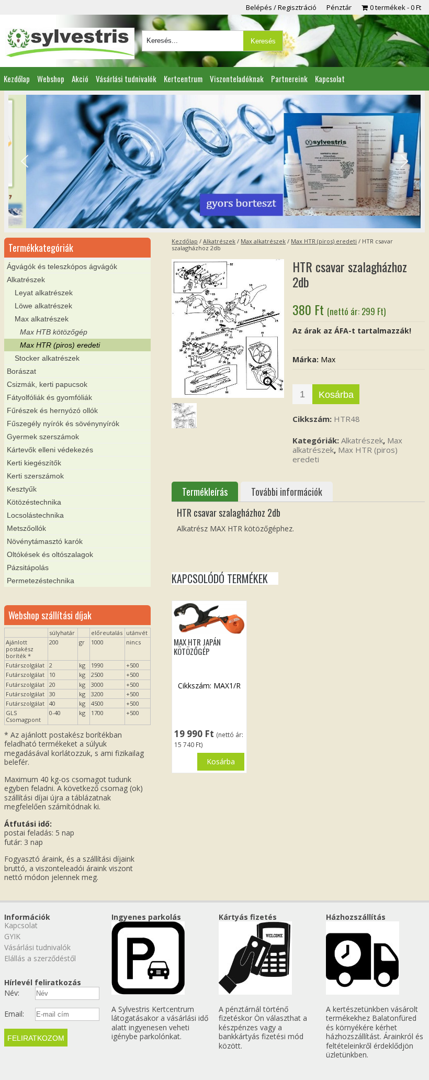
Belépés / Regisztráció (281, 7)
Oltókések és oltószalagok (50, 554)
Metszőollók (26, 528)
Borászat (21, 371)
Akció (80, 78)
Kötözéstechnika (34, 502)
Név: (11, 993)
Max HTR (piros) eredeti (324, 241)
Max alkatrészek (263, 241)
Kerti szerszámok (35, 476)
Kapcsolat (330, 78)
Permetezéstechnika (40, 580)
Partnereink (289, 78)
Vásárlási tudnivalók (126, 78)
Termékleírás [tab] (205, 491)
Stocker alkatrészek (47, 358)
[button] (24, 161)
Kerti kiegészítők (34, 463)
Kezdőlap (17, 78)
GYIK (12, 936)
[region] (214, 161)
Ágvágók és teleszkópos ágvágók (62, 266)
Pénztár (339, 7)
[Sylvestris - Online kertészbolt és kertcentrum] (69, 43)
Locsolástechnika (35, 515)
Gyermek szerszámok (43, 436)
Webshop (50, 78)
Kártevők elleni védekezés (50, 450)
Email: (14, 1014)
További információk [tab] (286, 491)
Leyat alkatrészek (44, 292)
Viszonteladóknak (237, 78)
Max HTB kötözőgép (53, 332)
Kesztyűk (22, 489)
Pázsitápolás (28, 567)
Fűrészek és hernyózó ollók (52, 410)
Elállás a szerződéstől (40, 958)
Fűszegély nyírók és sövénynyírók (63, 423)
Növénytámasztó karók (45, 541)
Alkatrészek (219, 241)
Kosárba (336, 394)
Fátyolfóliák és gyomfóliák (49, 397)
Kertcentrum (183, 78)
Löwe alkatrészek (43, 306)
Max (328, 359)
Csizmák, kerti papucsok (47, 384)
